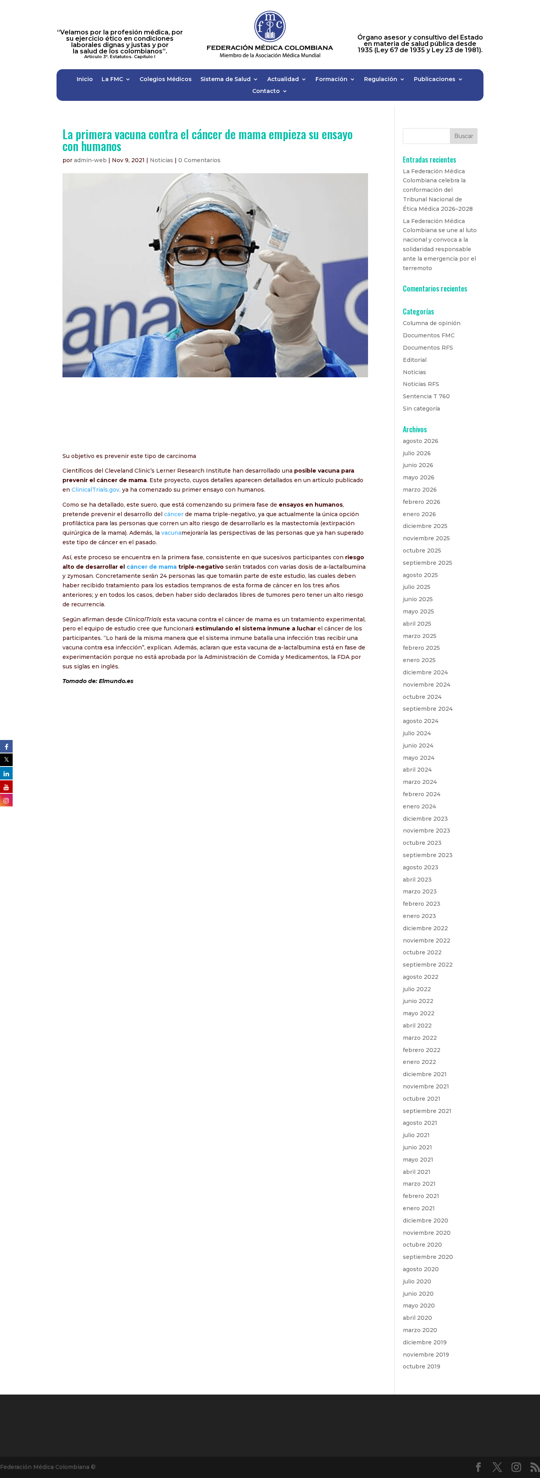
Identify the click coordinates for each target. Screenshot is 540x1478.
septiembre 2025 (427, 562)
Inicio (85, 79)
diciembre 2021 (425, 1074)
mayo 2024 (418, 757)
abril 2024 (417, 769)
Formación (331, 79)
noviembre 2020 (427, 1232)
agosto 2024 (420, 721)
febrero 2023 (421, 903)
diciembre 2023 (425, 818)
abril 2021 (416, 1171)
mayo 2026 (418, 477)
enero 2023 (419, 916)
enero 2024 (419, 806)
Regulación (380, 79)
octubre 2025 (422, 550)
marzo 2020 (420, 1330)
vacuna (171, 532)
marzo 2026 (420, 489)
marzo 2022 (420, 1037)
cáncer (172, 514)
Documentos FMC (429, 335)
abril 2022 (417, 1025)
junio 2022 (418, 1001)
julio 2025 (416, 586)
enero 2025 (419, 660)
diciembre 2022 (425, 928)
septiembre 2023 (428, 855)
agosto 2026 (420, 441)
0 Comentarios (199, 160)
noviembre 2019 (426, 1354)
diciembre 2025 (425, 526)
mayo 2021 (418, 1159)
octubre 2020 (422, 1244)
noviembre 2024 (426, 684)
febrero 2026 (421, 501)
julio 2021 (416, 1135)
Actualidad (283, 79)
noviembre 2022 (426, 940)
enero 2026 (419, 514)
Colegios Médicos (166, 79)
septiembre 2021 (427, 1111)
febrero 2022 (421, 1050)
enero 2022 (419, 1061)
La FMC (112, 79)
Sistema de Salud (225, 79)
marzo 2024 (420, 781)
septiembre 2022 (428, 964)
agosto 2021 (420, 1122)
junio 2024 (418, 745)
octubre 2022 (422, 952)
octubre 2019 (421, 1366)
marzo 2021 (419, 1183)
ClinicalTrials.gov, (96, 489)
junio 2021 (417, 1147)
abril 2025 (417, 623)
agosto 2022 (420, 976)
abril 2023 (417, 879)
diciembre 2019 (425, 1342)
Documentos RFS (428, 347)
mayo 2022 (418, 1013)
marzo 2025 (419, 636)
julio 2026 (417, 453)
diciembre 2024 (425, 672)
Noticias (161, 160)
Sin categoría (421, 408)
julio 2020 (417, 1281)
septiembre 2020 (428, 1256)
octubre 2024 (422, 696)
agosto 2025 (420, 575)
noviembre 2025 (426, 538)
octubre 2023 (422, 842)
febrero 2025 (421, 647)
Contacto (266, 91)
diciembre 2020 (425, 1220)
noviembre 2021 (426, 1086)
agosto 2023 (420, 867)
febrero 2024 (421, 794)
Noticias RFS (421, 384)
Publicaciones (434, 79)
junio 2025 (418, 599)
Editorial (415, 359)
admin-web (90, 160)
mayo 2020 (419, 1305)
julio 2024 (417, 733)
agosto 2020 (421, 1269)
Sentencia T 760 (426, 396)
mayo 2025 (418, 611)
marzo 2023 (420, 891)
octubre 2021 (421, 1098)
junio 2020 (418, 1293)
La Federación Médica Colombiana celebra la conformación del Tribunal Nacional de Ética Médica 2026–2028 (438, 190)
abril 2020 (417, 1317)
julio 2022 (417, 989)
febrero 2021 (421, 1196)
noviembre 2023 (426, 830)
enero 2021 (419, 1208)
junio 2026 (418, 465)
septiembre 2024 (428, 708)
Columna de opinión (432, 323)
